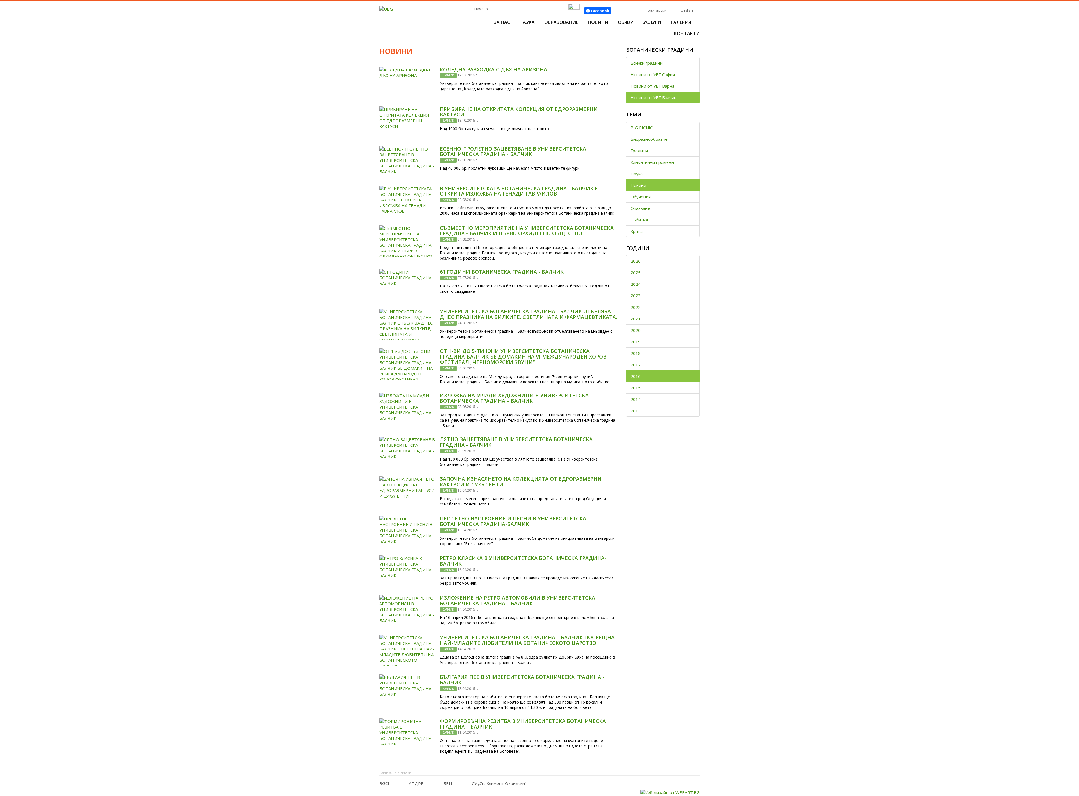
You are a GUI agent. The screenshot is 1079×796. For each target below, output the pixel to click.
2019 (636, 341)
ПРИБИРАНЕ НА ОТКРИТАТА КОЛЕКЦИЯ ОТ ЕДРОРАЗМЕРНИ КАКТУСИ (519, 112)
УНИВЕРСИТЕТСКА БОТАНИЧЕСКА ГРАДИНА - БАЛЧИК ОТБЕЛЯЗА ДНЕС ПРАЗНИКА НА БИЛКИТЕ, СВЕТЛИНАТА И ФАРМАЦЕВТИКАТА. (528, 314)
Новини (598, 22)
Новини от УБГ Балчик (653, 97)
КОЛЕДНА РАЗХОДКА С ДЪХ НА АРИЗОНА (493, 69)
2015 (636, 388)
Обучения (641, 196)
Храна (637, 231)
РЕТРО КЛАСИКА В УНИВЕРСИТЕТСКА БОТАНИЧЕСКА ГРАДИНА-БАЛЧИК (523, 561)
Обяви (626, 22)
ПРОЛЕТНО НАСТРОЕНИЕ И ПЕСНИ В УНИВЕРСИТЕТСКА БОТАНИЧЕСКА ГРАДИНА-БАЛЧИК (513, 521)
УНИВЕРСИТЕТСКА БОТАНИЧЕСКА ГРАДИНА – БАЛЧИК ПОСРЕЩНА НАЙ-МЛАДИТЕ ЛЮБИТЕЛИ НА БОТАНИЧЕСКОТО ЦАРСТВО (527, 640)
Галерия (681, 22)
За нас (502, 22)
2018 (636, 353)
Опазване (640, 208)
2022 (636, 307)
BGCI (384, 783)
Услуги (652, 22)
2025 (636, 272)
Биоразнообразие (649, 139)
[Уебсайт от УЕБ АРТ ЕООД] (670, 792)
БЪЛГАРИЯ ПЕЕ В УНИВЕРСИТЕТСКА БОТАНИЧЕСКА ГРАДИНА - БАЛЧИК (522, 679)
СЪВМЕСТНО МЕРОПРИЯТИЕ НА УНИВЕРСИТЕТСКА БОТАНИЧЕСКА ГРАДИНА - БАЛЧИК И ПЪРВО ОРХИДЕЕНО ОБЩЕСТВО (527, 230)
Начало (481, 8)
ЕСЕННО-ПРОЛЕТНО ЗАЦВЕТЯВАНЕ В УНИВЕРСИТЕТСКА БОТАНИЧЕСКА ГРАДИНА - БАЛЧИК (513, 151)
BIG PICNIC (642, 127)
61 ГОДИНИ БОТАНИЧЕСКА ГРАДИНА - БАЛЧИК (502, 271)
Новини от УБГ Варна (652, 86)
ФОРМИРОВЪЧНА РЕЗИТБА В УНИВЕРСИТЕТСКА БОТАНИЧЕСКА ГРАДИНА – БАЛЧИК (523, 724)
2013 (636, 411)
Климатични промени (652, 162)
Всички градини (647, 63)
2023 (636, 295)
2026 (636, 261)
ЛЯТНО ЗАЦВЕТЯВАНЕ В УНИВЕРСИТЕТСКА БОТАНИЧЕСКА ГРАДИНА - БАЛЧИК (516, 442)
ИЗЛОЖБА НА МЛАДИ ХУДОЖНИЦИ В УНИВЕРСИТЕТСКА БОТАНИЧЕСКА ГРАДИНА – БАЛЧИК (514, 398)
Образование (561, 22)
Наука (527, 22)
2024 (636, 284)
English (687, 10)
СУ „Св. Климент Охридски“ (499, 783)
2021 (636, 318)
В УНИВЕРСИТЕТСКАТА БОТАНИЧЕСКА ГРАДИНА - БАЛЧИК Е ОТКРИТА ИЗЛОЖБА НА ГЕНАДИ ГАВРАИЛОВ (519, 191)
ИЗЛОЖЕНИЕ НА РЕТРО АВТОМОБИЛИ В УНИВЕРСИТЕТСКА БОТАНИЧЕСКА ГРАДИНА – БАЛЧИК (517, 600)
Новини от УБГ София (653, 74)
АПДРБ (416, 783)
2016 (636, 376)
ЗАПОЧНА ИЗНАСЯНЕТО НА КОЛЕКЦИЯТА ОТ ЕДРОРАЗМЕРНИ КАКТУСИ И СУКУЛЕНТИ (521, 481)
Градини (639, 150)
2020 (636, 330)
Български (657, 10)
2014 (636, 399)
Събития (639, 220)
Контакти (687, 33)
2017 (636, 365)
